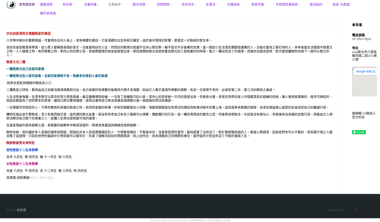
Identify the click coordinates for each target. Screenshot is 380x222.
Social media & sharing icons (170, 220)
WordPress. (366, 210)
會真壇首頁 (27, 4)
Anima (349, 210)
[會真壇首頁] (11, 4)
